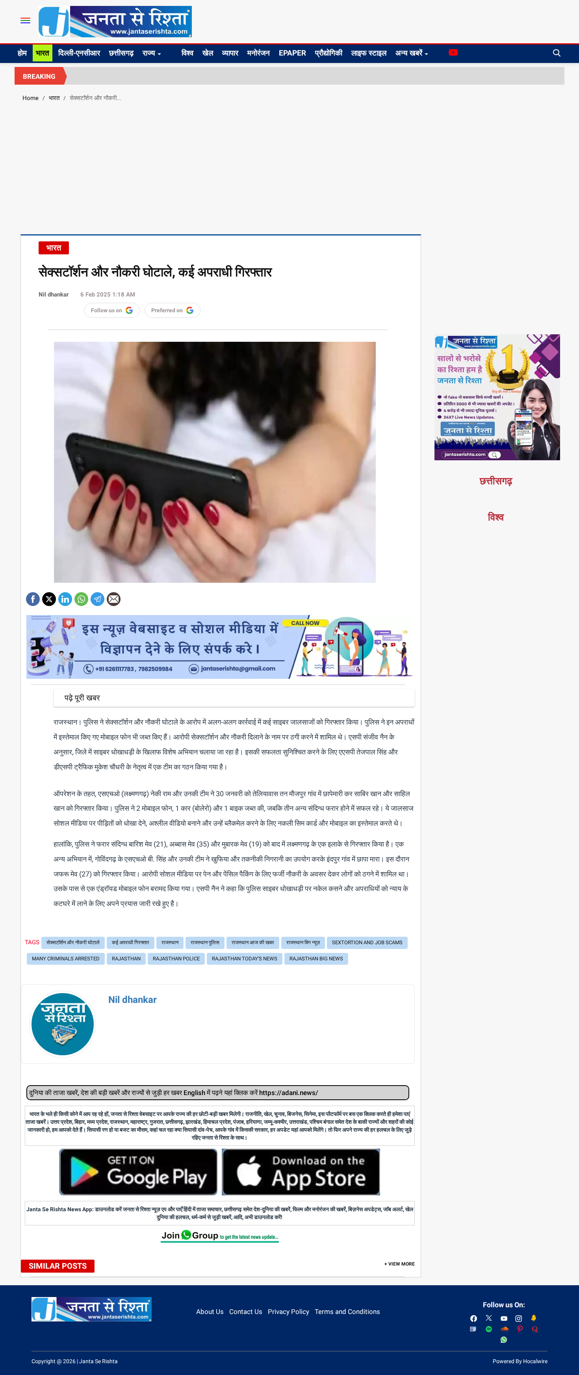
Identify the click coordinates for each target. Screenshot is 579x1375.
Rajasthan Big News (316, 959)
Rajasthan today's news (244, 959)
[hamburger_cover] (25, 20)
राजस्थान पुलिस (205, 942)
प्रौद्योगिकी (328, 52)
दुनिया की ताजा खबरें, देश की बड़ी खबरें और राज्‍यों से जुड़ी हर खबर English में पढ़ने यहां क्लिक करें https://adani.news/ (173, 1093)
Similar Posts (58, 1266)
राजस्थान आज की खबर (253, 942)
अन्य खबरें (408, 52)
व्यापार (230, 52)
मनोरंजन (258, 52)
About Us (210, 1312)
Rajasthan (126, 959)
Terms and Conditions (347, 1312)
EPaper (292, 52)
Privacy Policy (288, 1312)
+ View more (399, 1264)
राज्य (149, 52)
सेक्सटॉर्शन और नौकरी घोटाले (73, 942)
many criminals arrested (66, 959)
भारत (42, 52)
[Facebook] (33, 596)
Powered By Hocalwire (520, 1361)
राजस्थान (169, 942)
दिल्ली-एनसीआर (79, 52)
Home (30, 98)
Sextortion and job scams (367, 942)
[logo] (115, 21)
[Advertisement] (289, 167)
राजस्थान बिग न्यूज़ (303, 942)
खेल (207, 52)
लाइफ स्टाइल (368, 52)
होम (22, 52)
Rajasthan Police (176, 959)
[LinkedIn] (65, 596)
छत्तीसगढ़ (121, 52)
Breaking (39, 76)
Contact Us (245, 1312)
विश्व (187, 52)
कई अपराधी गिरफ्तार (130, 942)
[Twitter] (49, 596)
